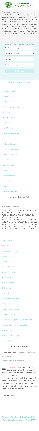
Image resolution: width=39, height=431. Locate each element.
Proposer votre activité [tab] (28, 353)
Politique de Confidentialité (23, 417)
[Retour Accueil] (19, 5)
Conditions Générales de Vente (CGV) (19, 420)
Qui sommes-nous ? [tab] (9, 353)
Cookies (5, 417)
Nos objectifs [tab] (6, 357)
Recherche (19, 71)
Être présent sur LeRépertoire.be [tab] (14, 361)
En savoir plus (9, 395)
